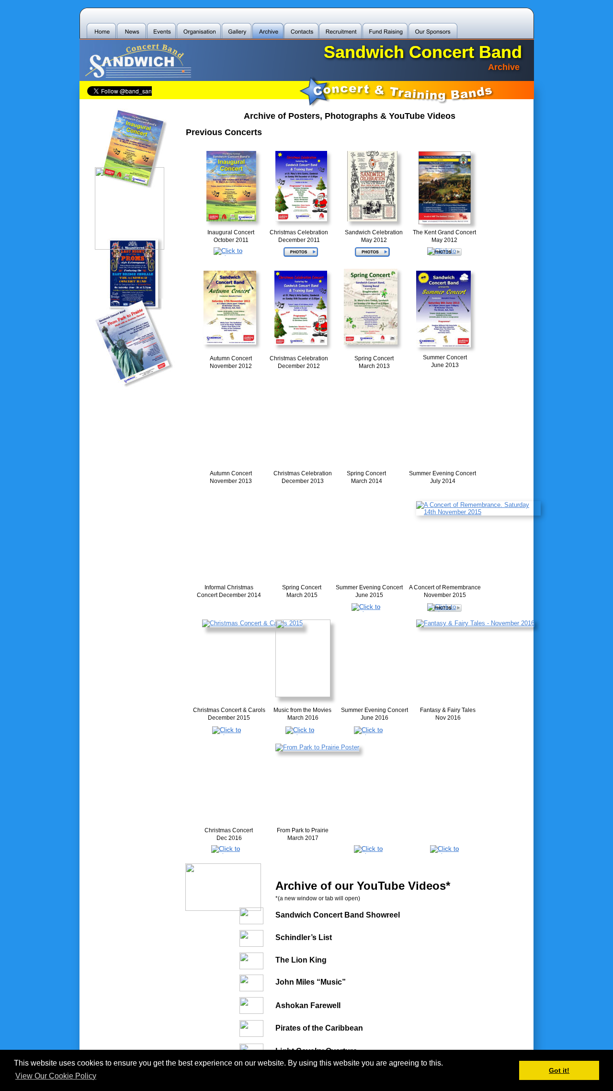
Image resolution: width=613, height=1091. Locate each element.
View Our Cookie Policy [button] (55, 1076)
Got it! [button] (559, 1070)
